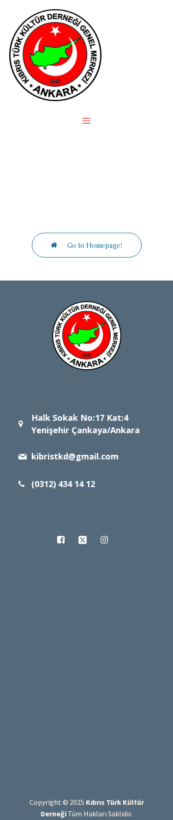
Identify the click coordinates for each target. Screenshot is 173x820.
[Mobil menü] (87, 120)
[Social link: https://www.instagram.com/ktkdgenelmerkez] (108, 540)
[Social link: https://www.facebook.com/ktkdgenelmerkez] (65, 540)
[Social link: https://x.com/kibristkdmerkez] (86, 540)
